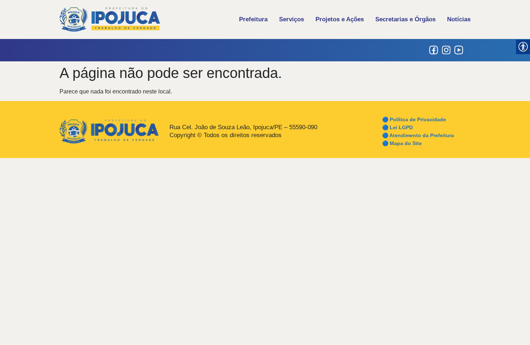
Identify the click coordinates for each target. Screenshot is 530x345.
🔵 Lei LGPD (397, 127)
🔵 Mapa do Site (402, 143)
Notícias (459, 19)
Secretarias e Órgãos (405, 19)
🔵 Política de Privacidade (414, 119)
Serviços (291, 19)
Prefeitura (253, 19)
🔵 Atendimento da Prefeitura (418, 135)
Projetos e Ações (339, 19)
